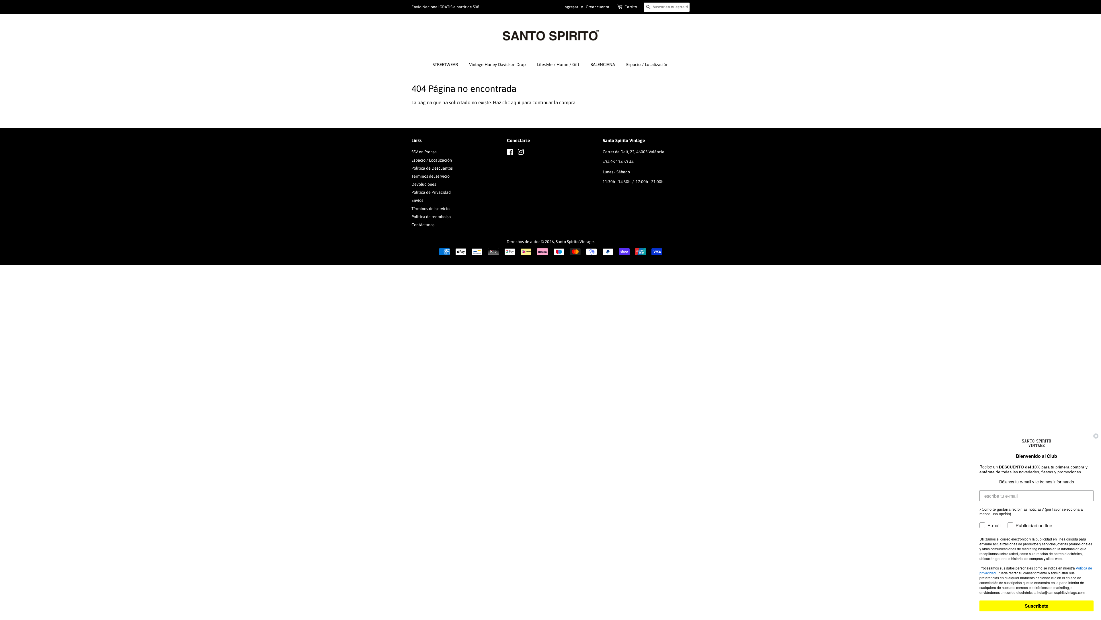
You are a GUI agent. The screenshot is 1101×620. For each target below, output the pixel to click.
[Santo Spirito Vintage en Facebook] (510, 153)
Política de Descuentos (432, 168)
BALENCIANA (602, 64)
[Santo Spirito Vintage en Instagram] (521, 153)
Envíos (417, 200)
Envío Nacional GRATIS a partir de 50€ (445, 7)
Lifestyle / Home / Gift (558, 64)
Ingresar (570, 7)
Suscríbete (1036, 605)
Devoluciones (423, 184)
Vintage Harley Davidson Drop (497, 64)
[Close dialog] (1096, 436)
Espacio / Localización (647, 64)
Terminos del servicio (430, 176)
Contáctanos (422, 224)
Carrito (630, 7)
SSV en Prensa (424, 152)
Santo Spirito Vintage (575, 241)
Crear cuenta (597, 7)
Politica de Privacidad (431, 192)
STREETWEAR (445, 64)
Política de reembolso (431, 216)
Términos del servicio (430, 208)
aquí (515, 102)
